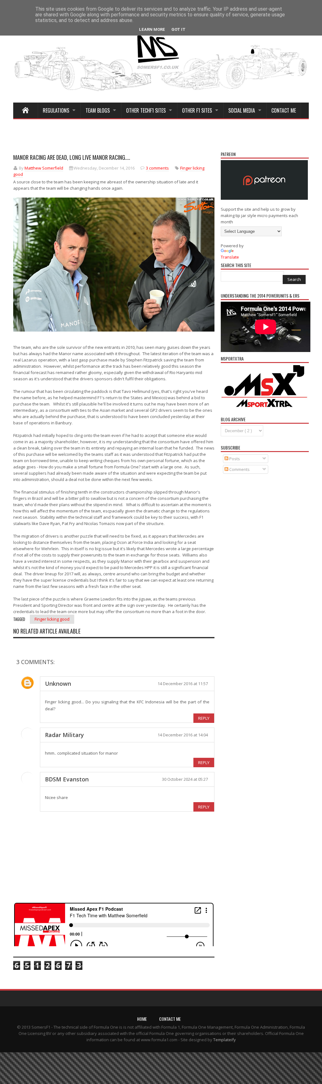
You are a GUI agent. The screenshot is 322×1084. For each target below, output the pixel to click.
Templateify (224, 1039)
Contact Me (283, 110)
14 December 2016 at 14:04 (183, 735)
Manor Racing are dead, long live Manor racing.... (71, 157)
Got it (178, 29)
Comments (239, 469)
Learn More (152, 29)
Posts (234, 458)
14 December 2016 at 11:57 (183, 683)
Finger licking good (52, 619)
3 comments (157, 168)
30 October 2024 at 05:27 (185, 779)
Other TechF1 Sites (146, 110)
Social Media (241, 110)
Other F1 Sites (197, 110)
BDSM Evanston (67, 779)
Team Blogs (98, 110)
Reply (203, 718)
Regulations (56, 110)
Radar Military (64, 735)
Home (142, 1018)
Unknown (58, 683)
